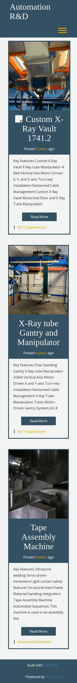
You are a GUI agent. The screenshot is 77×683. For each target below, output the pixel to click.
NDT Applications (32, 227)
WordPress (54, 676)
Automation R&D (30, 11)
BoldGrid (50, 665)
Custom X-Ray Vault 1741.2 (43, 128)
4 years (41, 353)
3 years (41, 148)
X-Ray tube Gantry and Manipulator (38, 332)
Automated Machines (35, 641)
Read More (39, 216)
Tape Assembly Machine (38, 537)
